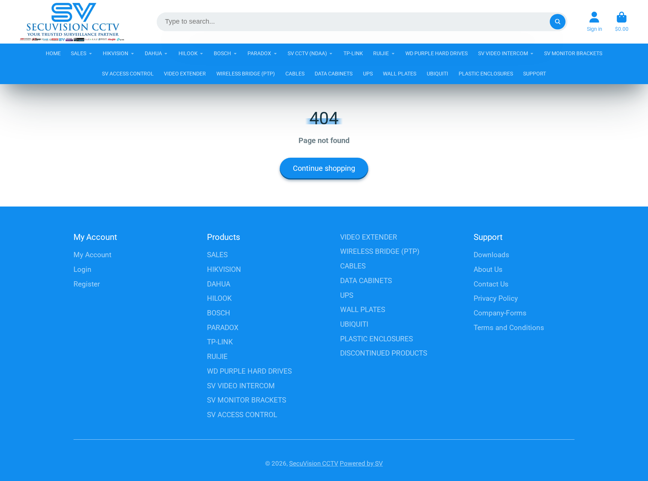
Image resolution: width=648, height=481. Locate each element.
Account (594, 22)
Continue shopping (324, 168)
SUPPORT (534, 74)
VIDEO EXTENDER (185, 74)
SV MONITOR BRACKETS (573, 53)
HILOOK (188, 53)
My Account (92, 254)
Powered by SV (361, 463)
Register (87, 284)
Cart (621, 22)
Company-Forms (500, 313)
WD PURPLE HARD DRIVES (436, 53)
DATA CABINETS (333, 74)
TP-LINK (353, 53)
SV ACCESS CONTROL (128, 74)
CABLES (294, 74)
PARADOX (259, 53)
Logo (72, 22)
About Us (488, 269)
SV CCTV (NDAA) (307, 53)
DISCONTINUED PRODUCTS (383, 353)
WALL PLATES (399, 74)
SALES (78, 53)
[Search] (557, 21)
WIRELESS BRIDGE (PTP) (245, 74)
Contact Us (491, 284)
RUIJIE (381, 53)
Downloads (491, 254)
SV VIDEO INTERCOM (503, 53)
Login (83, 269)
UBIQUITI (437, 74)
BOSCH (222, 53)
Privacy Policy (496, 298)
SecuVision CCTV (313, 463)
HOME (53, 53)
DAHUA (153, 53)
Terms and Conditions (509, 327)
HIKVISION (115, 53)
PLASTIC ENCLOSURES (486, 74)
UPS (368, 74)
